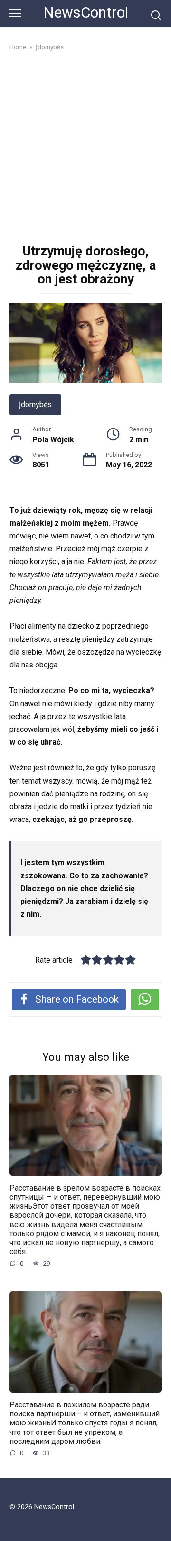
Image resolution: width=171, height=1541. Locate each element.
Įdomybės (35, 404)
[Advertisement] (85, 149)
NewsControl (85, 12)
